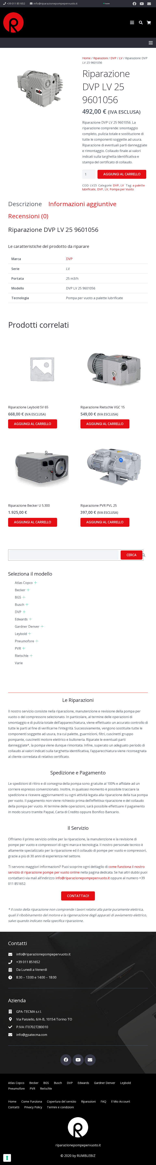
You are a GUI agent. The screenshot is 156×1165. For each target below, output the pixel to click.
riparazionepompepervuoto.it (78, 1145)
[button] (132, 22)
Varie (19, 663)
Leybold (21, 634)
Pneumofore (24, 641)
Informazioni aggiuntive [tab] (82, 204)
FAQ (103, 1101)
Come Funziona (31, 1101)
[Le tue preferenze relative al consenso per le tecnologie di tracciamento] (7, 1158)
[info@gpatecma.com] (12, 1035)
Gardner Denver (27, 626)
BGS (18, 597)
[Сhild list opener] (35, 582)
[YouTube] (141, 3)
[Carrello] (149, 22)
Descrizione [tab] (25, 204)
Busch (19, 604)
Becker (20, 590)
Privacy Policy (33, 1107)
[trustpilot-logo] (106, 4)
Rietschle (21, 655)
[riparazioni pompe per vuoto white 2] (78, 1127)
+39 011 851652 (28, 962)
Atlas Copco (24, 582)
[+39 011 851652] (12, 962)
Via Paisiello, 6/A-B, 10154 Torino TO (44, 1019)
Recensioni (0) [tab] (28, 216)
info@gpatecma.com (31, 1034)
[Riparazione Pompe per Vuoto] (13, 22)
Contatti (13, 1107)
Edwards (21, 619)
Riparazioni (100, 58)
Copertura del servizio (61, 1101)
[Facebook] (134, 3)
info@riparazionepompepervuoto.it (82, 878)
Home (86, 58)
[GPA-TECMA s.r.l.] (12, 1011)
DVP (113, 58)
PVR (18, 648)
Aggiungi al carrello (122, 174)
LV (120, 58)
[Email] (149, 3)
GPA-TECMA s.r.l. (28, 1011)
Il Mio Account (120, 1101)
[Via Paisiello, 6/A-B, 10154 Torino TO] (12, 1019)
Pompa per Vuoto (122, 189)
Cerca (131, 555)
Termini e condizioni (60, 1107)
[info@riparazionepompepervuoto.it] (12, 954)
